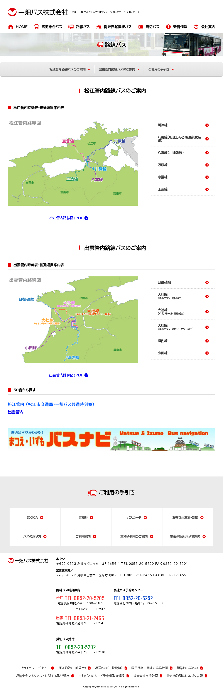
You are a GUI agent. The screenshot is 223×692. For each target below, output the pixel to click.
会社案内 (208, 26)
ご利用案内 (83, 536)
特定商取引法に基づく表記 (185, 675)
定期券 (83, 517)
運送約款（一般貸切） (108, 668)
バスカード (134, 517)
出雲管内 (16, 412)
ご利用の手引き (159, 69)
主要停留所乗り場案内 (185, 536)
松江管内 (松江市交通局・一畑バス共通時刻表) (51, 404)
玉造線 (162, 189)
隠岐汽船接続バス (118, 26)
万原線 (162, 165)
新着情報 (180, 26)
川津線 (162, 125)
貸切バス (152, 26)
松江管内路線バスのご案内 (67, 69)
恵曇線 (162, 177)
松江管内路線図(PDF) (67, 218)
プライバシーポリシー (34, 668)
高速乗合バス (52, 26)
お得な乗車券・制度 (185, 517)
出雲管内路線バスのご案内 (117, 69)
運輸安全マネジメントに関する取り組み (42, 675)
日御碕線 (164, 282)
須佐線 (162, 341)
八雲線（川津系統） (171, 152)
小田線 (162, 353)
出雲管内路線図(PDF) (67, 375)
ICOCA (32, 517)
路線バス (83, 26)
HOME (22, 26)
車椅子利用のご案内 (134, 536)
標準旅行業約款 (187, 668)
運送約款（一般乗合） (72, 668)
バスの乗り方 (32, 536)
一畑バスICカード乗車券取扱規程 (101, 675)
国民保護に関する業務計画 (149, 668)
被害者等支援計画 (145, 675)
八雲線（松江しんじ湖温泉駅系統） (179, 139)
